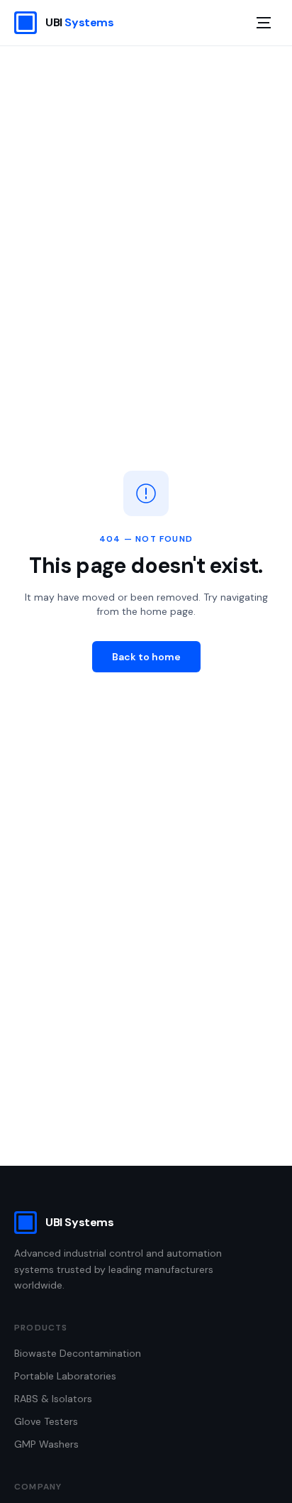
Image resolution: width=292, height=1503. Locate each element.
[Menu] (263, 23)
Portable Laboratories (65, 1376)
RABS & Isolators (53, 1398)
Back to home (146, 656)
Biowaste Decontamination (77, 1353)
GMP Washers (46, 1444)
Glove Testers (46, 1421)
